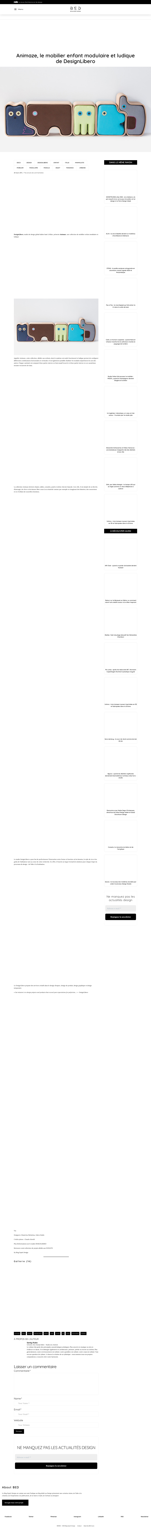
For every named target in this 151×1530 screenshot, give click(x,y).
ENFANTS (49, 1248)
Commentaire (22, 1370)
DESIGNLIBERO (41, 1244)
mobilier (82, 234)
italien (41, 234)
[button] (19, 9)
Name (18, 1398)
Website (18, 1420)
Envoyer (19, 1431)
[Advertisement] (75, 35)
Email (17, 1409)
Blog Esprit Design (22, 1252)
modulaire (93, 234)
